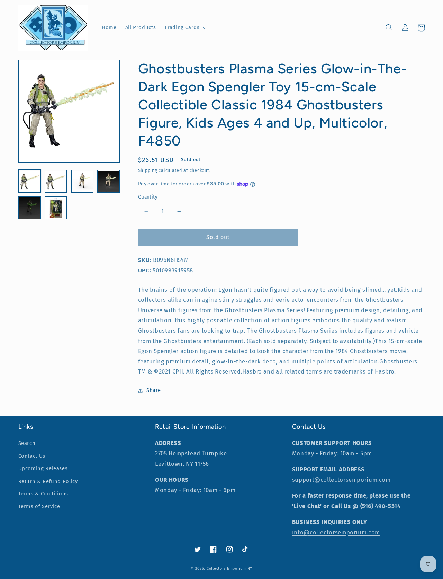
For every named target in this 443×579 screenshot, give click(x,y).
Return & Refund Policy (48, 481)
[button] (184, 27)
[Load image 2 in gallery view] (56, 181)
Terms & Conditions (43, 494)
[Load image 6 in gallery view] (56, 207)
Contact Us (31, 456)
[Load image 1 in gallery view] (29, 181)
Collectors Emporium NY (229, 568)
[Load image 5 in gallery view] (29, 207)
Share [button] (153, 390)
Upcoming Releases (43, 468)
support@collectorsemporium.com (341, 479)
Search (27, 443)
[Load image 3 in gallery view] (82, 181)
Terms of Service (39, 506)
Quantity (147, 197)
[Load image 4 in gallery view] (108, 181)
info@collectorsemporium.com (336, 532)
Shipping (147, 170)
